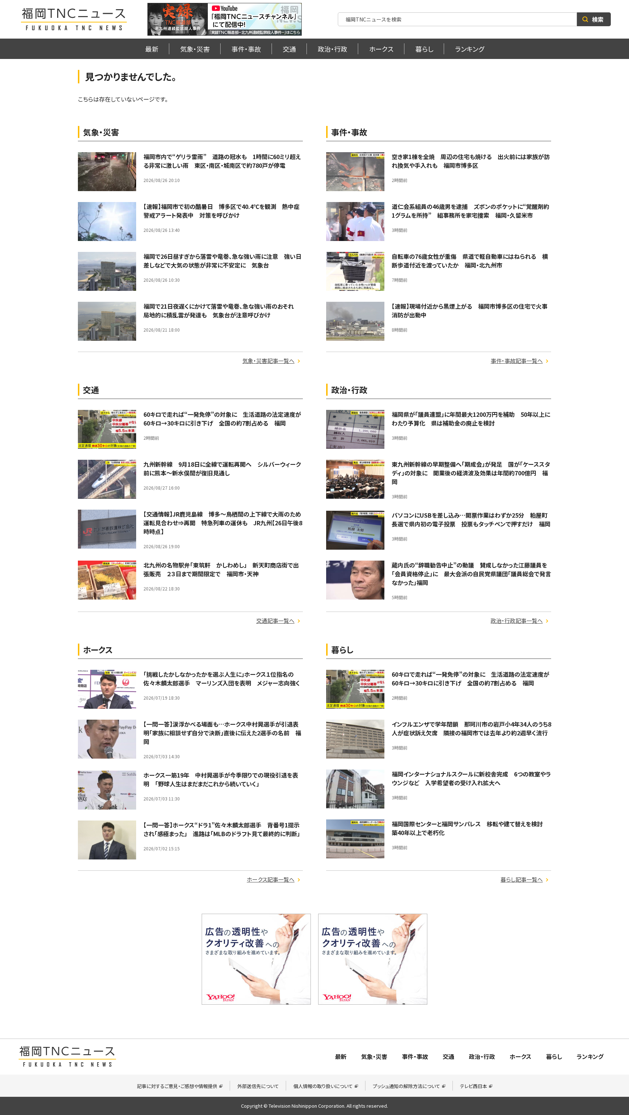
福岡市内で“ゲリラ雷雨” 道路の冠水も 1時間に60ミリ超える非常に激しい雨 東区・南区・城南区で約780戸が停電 (222, 161)
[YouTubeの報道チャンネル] (224, 19)
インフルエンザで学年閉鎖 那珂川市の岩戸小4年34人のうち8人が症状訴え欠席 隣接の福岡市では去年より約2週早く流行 (471, 728)
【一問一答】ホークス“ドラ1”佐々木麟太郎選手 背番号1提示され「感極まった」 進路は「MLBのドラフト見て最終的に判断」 (221, 829)
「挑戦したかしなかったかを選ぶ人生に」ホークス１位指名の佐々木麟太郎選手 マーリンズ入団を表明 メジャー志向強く (221, 678)
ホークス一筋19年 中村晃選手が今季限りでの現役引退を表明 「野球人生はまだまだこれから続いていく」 (220, 779)
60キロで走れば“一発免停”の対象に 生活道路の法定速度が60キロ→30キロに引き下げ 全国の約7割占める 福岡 (222, 418)
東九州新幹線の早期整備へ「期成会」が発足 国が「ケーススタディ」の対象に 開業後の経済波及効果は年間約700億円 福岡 (471, 473)
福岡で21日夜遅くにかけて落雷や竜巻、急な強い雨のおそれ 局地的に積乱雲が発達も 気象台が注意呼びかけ (221, 310)
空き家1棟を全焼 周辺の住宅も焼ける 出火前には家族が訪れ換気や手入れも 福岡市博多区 (471, 161)
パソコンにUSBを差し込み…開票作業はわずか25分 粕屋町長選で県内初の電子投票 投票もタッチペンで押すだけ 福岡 (471, 519)
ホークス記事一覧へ (270, 879)
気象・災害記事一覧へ (268, 360)
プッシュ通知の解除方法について (406, 1086)
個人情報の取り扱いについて (323, 1086)
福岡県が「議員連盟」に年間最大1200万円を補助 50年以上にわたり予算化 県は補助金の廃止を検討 (471, 418)
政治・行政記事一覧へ (517, 620)
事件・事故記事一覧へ (517, 360)
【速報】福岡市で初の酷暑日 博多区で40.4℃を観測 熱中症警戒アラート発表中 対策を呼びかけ (221, 211)
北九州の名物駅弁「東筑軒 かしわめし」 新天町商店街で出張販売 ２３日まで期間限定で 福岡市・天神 (221, 569)
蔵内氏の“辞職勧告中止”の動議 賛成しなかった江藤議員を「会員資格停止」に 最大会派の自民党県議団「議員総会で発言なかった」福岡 (471, 574)
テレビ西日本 (473, 1086)
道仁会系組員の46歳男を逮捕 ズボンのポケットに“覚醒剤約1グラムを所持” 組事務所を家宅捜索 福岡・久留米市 (470, 211)
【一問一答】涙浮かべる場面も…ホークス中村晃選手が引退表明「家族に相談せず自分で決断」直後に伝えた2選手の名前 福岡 (222, 733)
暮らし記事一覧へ (522, 879)
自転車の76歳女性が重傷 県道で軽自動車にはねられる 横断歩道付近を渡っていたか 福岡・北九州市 (470, 260)
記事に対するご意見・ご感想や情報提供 (177, 1086)
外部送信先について (258, 1086)
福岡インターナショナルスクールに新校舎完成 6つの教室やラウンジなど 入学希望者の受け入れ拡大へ (471, 778)
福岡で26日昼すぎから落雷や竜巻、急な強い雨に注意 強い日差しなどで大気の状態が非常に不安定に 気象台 (222, 260)
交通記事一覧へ (275, 620)
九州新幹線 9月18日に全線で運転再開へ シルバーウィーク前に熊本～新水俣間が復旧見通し (222, 468)
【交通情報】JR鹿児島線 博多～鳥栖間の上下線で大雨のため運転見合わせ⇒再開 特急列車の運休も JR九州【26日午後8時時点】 (222, 523)
